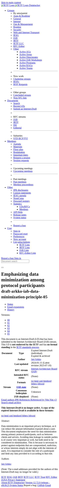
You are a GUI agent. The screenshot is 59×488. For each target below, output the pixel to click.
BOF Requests (20, 84)
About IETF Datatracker (13, 482)
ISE (15, 125)
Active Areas (25, 54)
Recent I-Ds (19, 106)
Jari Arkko (36, 359)
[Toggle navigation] (2, 267)
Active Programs (27, 62)
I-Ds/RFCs (24, 206)
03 (8, 328)
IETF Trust (40, 477)
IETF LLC (18, 43)
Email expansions (15, 307)
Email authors (8, 399)
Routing (17, 27)
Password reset (20, 233)
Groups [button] (10, 10)
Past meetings (19, 182)
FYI (26, 138)
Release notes (19, 215)
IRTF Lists (24, 247)
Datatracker (34, 5)
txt (32, 381)
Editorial (17, 127)
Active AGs (25, 51)
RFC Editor (19, 46)
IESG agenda (19, 195)
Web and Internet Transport (26, 32)
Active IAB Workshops (30, 60)
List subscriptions (21, 242)
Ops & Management (23, 24)
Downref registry (21, 201)
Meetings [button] (11, 141)
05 (8, 334)
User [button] (9, 228)
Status (10, 304)
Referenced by (38, 399)
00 (8, 320)
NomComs (18, 198)
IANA (4, 480)
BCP (21, 138)
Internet (17, 21)
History (10, 309)
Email (48, 485)
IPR (17, 399)
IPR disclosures (20, 190)
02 (8, 325)
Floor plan (18, 149)
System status (19, 217)
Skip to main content (11, 2)
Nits (47, 399)
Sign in (16, 231)
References (25, 399)
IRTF (15, 40)
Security (17, 29)
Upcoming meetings (23, 171)
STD (16, 138)
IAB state (21, 387)
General (17, 18)
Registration (19, 152)
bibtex (34, 383)
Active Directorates (28, 57)
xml (41, 381)
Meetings (23, 209)
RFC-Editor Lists (27, 253)
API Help (18, 212)
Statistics (17, 204)
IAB (15, 38)
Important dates (20, 155)
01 (8, 323)
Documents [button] (12, 100)
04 (8, 331)
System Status (16, 485)
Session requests (21, 160)
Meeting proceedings (23, 184)
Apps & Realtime (21, 16)
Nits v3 (53, 399)
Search (16, 103)
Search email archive (11, 402)
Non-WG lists (20, 98)
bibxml (41, 383)
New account (19, 239)
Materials (17, 146)
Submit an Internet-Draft (25, 109)
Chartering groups (22, 79)
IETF (3, 477)
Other (16, 49)
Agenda (17, 144)
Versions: (5, 315)
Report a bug (19, 225)
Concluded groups (22, 95)
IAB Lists (24, 250)
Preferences (18, 236)
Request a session (21, 157)
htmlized (47, 381)
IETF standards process (27, 347)
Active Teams (26, 68)
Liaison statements (22, 193)
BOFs (16, 81)
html (36, 381)
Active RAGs (26, 65)
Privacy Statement (16, 480)
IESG (16, 35)
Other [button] (10, 187)
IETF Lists (24, 244)
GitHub (41, 485)
